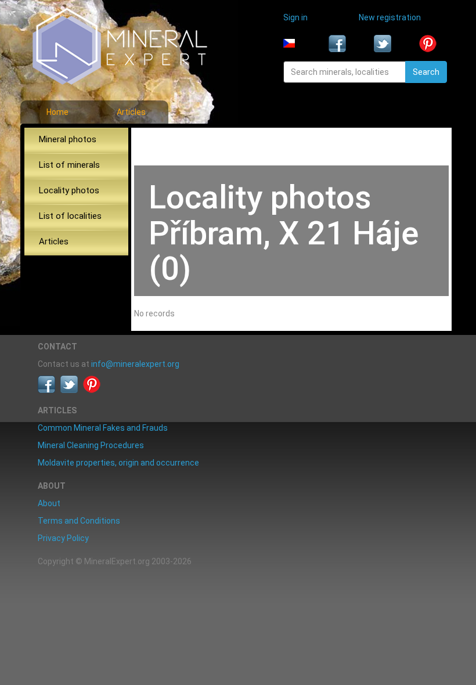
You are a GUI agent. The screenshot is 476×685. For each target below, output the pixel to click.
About (49, 503)
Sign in (295, 17)
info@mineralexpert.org (135, 364)
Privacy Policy (63, 538)
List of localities (70, 216)
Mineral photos (67, 139)
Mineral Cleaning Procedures (91, 445)
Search (426, 72)
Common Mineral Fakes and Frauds (103, 427)
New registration (390, 17)
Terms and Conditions (79, 520)
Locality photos (69, 190)
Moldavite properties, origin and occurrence (118, 462)
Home (57, 112)
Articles (131, 112)
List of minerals (69, 165)
